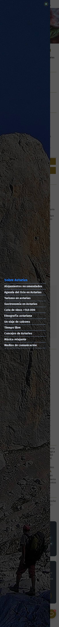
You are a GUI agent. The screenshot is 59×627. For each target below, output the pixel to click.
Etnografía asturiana (18, 315)
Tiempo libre (12, 327)
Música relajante (15, 339)
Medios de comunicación (20, 345)
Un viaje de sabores (17, 321)
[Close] (46, 4)
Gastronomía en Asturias (20, 304)
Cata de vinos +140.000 (19, 310)
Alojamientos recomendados (23, 286)
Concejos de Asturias (18, 333)
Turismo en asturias (17, 298)
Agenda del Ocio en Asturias (23, 292)
